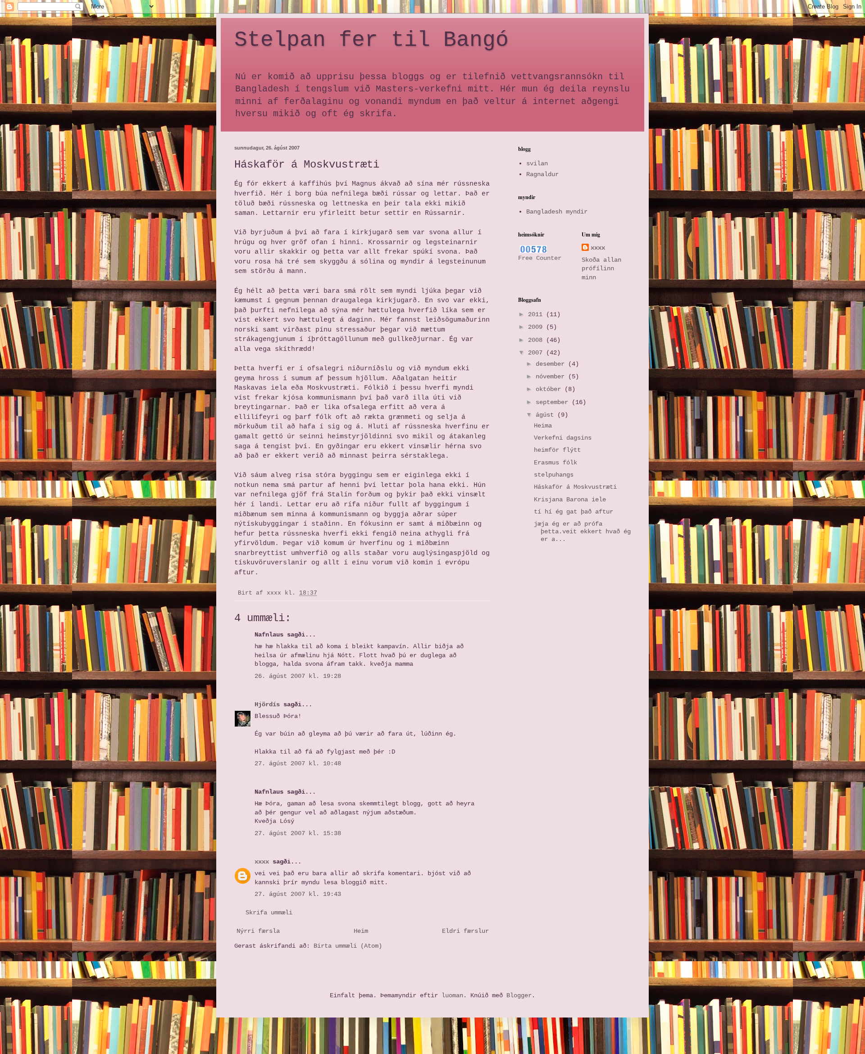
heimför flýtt (557, 450)
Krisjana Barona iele (570, 499)
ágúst (546, 414)
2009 (537, 327)
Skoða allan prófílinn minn (601, 268)
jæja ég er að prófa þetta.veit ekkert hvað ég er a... (582, 531)
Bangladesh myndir (556, 211)
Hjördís (267, 704)
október (550, 389)
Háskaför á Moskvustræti (575, 487)
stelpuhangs (554, 474)
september (554, 402)
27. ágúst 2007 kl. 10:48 (298, 763)
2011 (537, 314)
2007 (537, 352)
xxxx (262, 861)
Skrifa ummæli (269, 912)
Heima (543, 425)
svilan (537, 163)
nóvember (552, 376)
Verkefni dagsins (563, 437)
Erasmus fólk (555, 462)
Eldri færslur (465, 931)
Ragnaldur (542, 174)
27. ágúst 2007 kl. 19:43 (298, 894)
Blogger (519, 995)
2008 (537, 340)
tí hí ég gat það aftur (573, 511)
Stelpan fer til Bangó (371, 40)
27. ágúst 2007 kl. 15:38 (298, 833)
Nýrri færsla (258, 931)
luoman (452, 995)
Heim (361, 931)
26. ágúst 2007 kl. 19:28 (298, 676)
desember (552, 364)
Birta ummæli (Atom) (348, 946)
